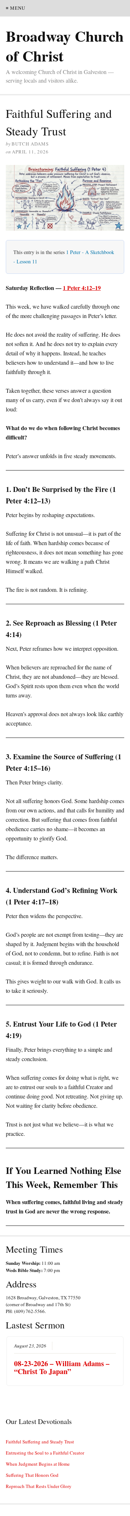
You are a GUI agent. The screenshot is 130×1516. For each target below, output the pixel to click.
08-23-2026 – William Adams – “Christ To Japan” (61, 1367)
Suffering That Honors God (32, 1475)
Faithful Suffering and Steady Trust (40, 1441)
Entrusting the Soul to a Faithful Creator (45, 1453)
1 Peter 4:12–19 (82, 288)
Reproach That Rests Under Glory (39, 1486)
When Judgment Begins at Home (38, 1464)
